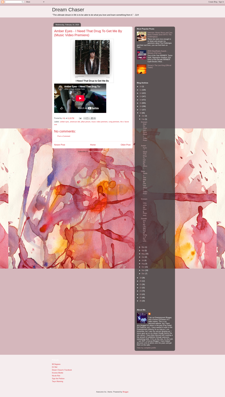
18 (141, 113)
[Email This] (84, 118)
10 (141, 86)
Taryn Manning (57, 381)
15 (141, 103)
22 (141, 288)
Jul (143, 260)
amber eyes (64, 122)
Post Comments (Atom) (98, 152)
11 (141, 90)
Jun (143, 257)
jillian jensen (85, 122)
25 (141, 298)
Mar (143, 247)
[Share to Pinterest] (94, 118)
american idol (75, 122)
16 (141, 106)
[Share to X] (89, 118)
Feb (143, 119)
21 (141, 284)
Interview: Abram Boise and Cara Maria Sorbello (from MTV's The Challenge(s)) (160, 35)
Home (93, 145)
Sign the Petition (58, 379)
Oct (143, 267)
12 (141, 93)
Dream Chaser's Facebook (62, 370)
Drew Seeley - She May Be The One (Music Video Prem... (144, 183)
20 (141, 281)
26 (141, 301)
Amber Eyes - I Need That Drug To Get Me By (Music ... (144, 157)
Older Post (125, 145)
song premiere (114, 122)
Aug (143, 264)
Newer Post (59, 145)
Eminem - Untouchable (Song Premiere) (144, 207)
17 (141, 110)
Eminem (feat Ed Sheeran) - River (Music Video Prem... (144, 132)
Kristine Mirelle (57, 373)
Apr (143, 250)
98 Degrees (56, 364)
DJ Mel (54, 367)
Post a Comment (63, 136)
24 (141, 294)
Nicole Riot (56, 376)
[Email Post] (80, 118)
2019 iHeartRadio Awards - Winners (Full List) (157, 52)
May (143, 254)
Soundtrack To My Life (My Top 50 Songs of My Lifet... (144, 231)
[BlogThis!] (87, 118)
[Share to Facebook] (92, 118)
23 (141, 291)
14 (141, 100)
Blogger (125, 392)
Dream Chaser (68, 9)
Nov (143, 270)
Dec (143, 274)
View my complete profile (146, 348)
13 (141, 96)
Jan (143, 116)
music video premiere (99, 122)
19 (141, 278)
